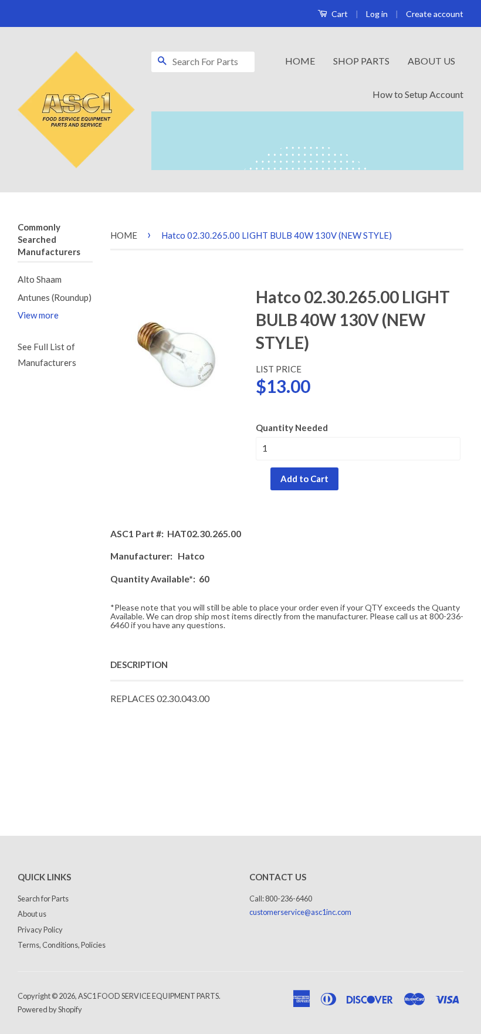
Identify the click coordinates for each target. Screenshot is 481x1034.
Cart (339, 14)
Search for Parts (43, 898)
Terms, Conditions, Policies (62, 945)
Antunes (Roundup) (55, 297)
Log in (377, 14)
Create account (434, 14)
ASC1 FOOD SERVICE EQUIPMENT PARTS (148, 996)
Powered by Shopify (50, 1009)
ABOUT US (431, 60)
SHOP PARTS (361, 60)
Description (139, 664)
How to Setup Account (417, 94)
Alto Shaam (40, 279)
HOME (300, 60)
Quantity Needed (292, 427)
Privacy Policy (40, 929)
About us (32, 913)
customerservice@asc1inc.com (300, 912)
